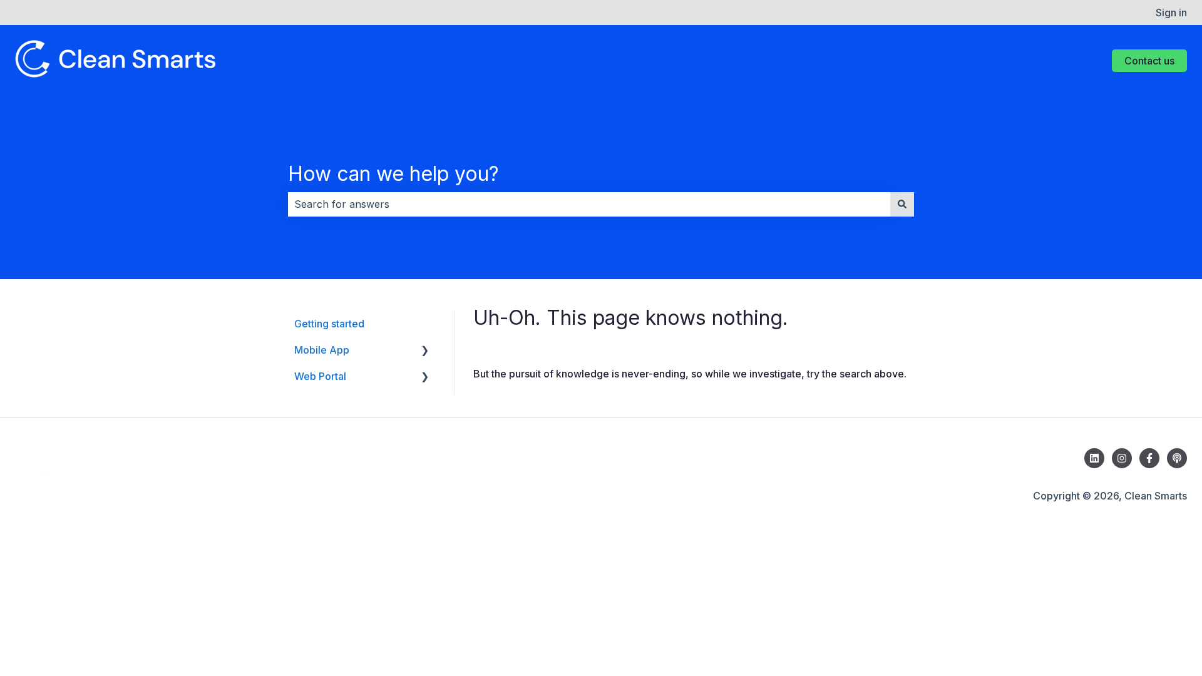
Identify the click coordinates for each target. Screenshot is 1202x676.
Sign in (1171, 12)
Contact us (1149, 60)
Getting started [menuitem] (329, 323)
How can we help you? (393, 173)
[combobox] (589, 204)
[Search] (902, 204)
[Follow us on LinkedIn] (1094, 458)
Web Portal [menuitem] (320, 376)
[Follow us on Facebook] (1149, 458)
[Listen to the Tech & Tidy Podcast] (1177, 458)
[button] (425, 351)
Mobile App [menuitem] (321, 350)
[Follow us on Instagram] (1122, 458)
